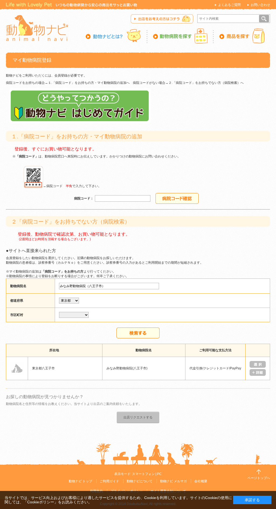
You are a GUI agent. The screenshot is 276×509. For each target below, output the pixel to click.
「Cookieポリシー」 (40, 502)
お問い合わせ (260, 5)
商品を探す (242, 35)
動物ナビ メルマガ (173, 481)
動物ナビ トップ (80, 481)
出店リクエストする (138, 417)
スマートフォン (143, 474)
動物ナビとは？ (116, 35)
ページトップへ (258, 478)
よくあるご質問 (229, 5)
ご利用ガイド (109, 481)
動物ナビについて (140, 481)
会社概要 (200, 481)
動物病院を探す (180, 35)
